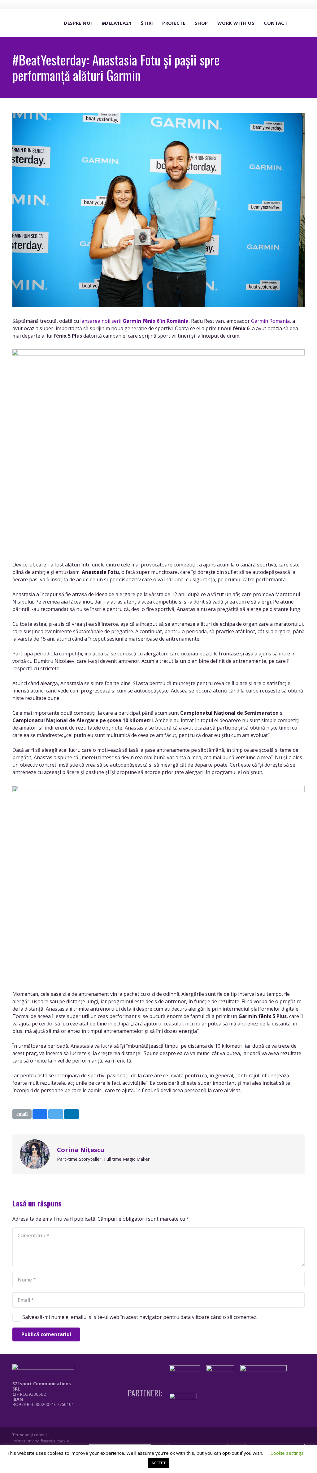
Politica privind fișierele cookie (40, 1441)
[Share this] (40, 1114)
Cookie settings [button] (287, 1453)
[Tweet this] (55, 1114)
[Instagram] (277, 4)
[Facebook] (266, 4)
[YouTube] (289, 4)
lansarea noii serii (134, 321)
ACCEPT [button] (158, 1463)
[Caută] (298, 23)
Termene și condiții (30, 1434)
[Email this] (22, 1114)
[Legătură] (44, 1418)
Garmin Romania (270, 321)
